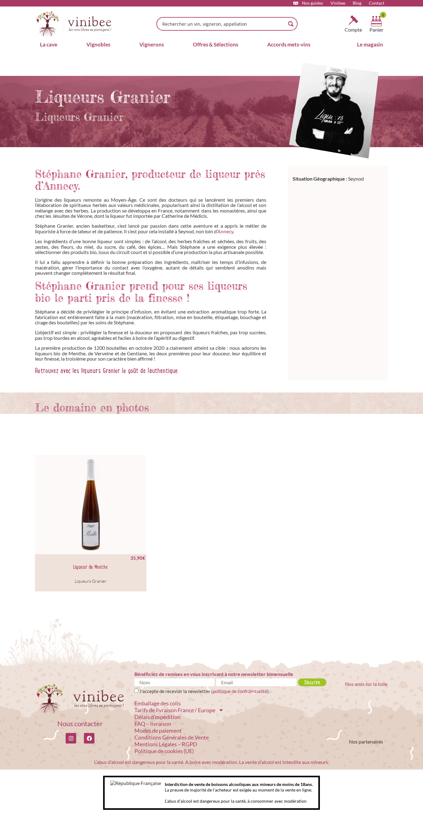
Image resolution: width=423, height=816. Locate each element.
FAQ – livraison (152, 723)
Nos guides (312, 3)
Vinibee (337, 3)
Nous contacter (80, 723)
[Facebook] (89, 738)
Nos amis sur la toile (366, 684)
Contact (376, 3)
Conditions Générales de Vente (171, 737)
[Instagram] (71, 738)
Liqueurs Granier (91, 581)
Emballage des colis (157, 703)
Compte (353, 30)
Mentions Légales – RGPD (165, 744)
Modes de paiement (158, 730)
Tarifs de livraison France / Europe (174, 710)
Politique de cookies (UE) (164, 751)
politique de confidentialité (240, 691)
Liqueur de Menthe (90, 567)
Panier (376, 30)
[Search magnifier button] (290, 24)
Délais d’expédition (157, 716)
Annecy (225, 231)
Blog (357, 3)
